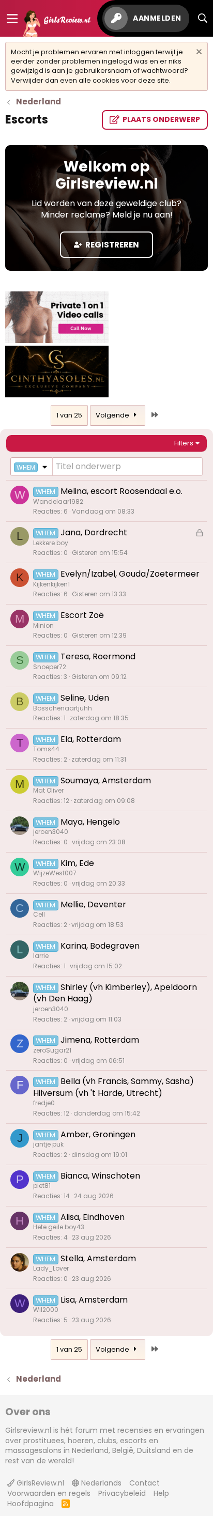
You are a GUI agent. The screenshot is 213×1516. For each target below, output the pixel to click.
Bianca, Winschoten (100, 1176)
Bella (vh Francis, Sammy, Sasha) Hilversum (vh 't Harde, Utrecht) (113, 1087)
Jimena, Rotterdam (99, 1040)
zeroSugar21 (52, 1050)
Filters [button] (183, 443)
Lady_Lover (51, 1268)
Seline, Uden (84, 698)
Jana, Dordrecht (93, 532)
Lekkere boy (50, 542)
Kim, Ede (77, 863)
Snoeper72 (49, 666)
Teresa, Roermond (97, 656)
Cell (39, 914)
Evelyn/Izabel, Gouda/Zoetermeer (130, 574)
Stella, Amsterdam (98, 1258)
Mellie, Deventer (93, 904)
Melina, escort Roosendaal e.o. (121, 491)
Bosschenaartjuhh (62, 708)
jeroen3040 (50, 831)
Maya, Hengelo (90, 822)
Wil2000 (45, 1309)
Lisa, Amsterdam (94, 1300)
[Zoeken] (202, 18)
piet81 (42, 1185)
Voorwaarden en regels (48, 1493)
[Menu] (12, 18)
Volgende (113, 415)
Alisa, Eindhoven (92, 1217)
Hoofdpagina (30, 1503)
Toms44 (46, 749)
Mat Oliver (48, 790)
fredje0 (44, 1103)
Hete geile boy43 (58, 1227)
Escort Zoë (82, 615)
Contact (144, 1483)
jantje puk (48, 1144)
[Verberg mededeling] (197, 53)
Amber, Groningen (97, 1134)
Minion (43, 625)
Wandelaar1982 (58, 501)
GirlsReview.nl (39, 1483)
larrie (41, 955)
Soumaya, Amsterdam (105, 780)
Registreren (111, 244)
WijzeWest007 (55, 873)
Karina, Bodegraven (100, 946)
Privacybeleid (122, 1493)
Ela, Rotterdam (90, 739)
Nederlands (100, 1483)
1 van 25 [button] (69, 415)
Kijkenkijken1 (51, 584)
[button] (31, 466)
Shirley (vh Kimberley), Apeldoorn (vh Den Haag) (115, 992)
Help (161, 1493)
